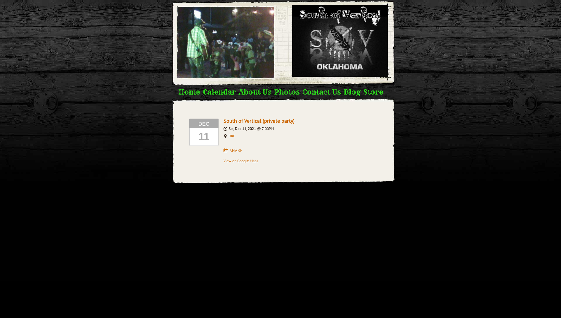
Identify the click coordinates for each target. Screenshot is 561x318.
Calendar (219, 92)
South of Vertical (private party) (259, 120)
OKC (231, 136)
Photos (286, 92)
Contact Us (321, 92)
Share (236, 150)
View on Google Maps (241, 160)
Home (189, 92)
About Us (255, 92)
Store (373, 92)
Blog (352, 92)
